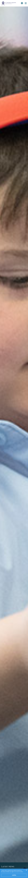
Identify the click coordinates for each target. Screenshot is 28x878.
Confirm (14, 875)
